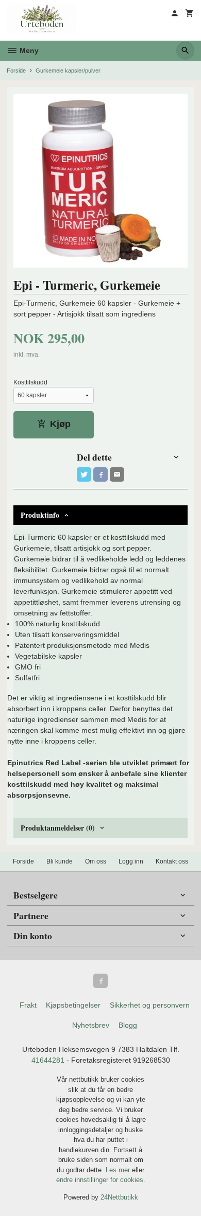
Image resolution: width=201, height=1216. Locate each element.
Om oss (95, 861)
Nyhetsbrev (90, 1025)
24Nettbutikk (119, 1197)
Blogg (128, 1025)
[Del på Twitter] (84, 474)
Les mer (119, 1170)
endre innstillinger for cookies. (100, 1180)
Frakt (28, 1005)
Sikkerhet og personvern (150, 1005)
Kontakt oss (172, 861)
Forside (16, 70)
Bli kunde (59, 861)
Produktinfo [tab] (40, 514)
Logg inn (131, 861)
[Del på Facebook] (100, 474)
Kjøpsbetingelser (73, 1005)
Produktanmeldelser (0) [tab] (58, 827)
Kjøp (60, 424)
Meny (28, 50)
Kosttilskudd (30, 382)
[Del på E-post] (117, 474)
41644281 (47, 1060)
